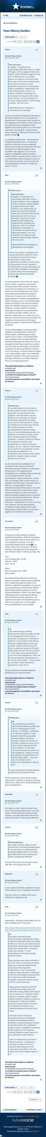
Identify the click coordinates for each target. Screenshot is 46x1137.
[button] (15, 41)
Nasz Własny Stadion (16, 31)
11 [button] (35, 42)
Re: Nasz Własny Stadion (13, 56)
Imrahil (14, 65)
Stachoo (7, 702)
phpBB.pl (35, 1131)
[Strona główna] (23, 6)
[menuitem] (5, 15)
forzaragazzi (9, 521)
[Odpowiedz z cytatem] (36, 49)
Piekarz (7, 49)
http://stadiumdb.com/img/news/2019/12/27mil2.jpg (25, 928)
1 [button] (21, 42)
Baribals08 (8, 794)
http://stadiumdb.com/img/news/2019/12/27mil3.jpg (25, 930)
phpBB (23, 1127)
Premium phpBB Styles (30, 1116)
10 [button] (31, 42)
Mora (6, 175)
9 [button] (27, 42)
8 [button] (25, 42)
